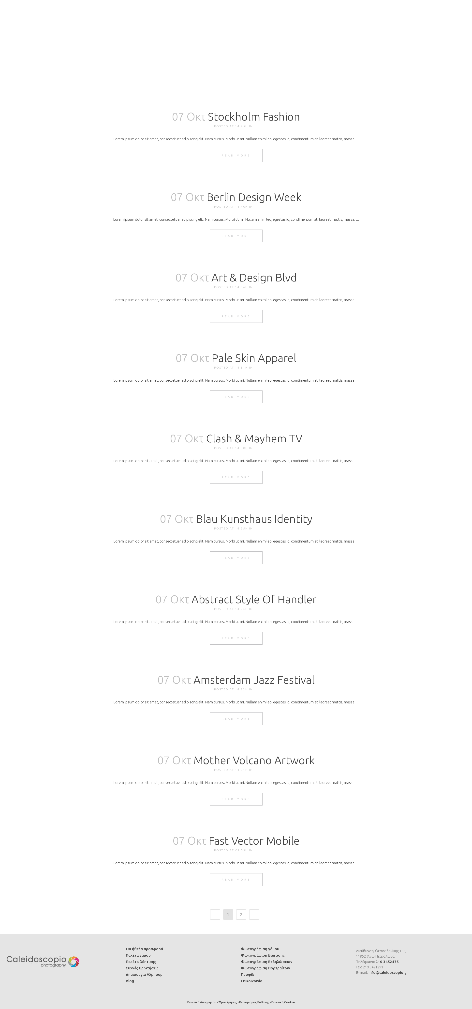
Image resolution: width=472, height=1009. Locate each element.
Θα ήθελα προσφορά (144, 949)
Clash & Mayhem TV (254, 438)
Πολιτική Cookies (283, 1002)
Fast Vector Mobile (254, 840)
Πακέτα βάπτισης (141, 962)
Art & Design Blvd (254, 277)
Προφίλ (247, 974)
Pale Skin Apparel (254, 358)
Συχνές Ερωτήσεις (142, 968)
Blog (130, 981)
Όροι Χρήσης (228, 1002)
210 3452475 (387, 962)
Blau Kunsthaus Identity (254, 518)
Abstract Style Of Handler (254, 599)
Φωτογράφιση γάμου (260, 949)
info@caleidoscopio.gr (388, 972)
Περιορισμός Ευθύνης (254, 1002)
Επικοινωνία (251, 981)
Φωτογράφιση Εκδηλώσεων (266, 962)
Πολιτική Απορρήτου (201, 1002)
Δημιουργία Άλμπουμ (144, 974)
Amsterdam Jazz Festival (254, 679)
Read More (236, 155)
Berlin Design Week (254, 197)
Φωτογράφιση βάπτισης (263, 955)
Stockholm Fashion (254, 116)
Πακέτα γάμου (138, 955)
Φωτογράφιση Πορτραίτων (265, 968)
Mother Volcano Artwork (254, 760)
